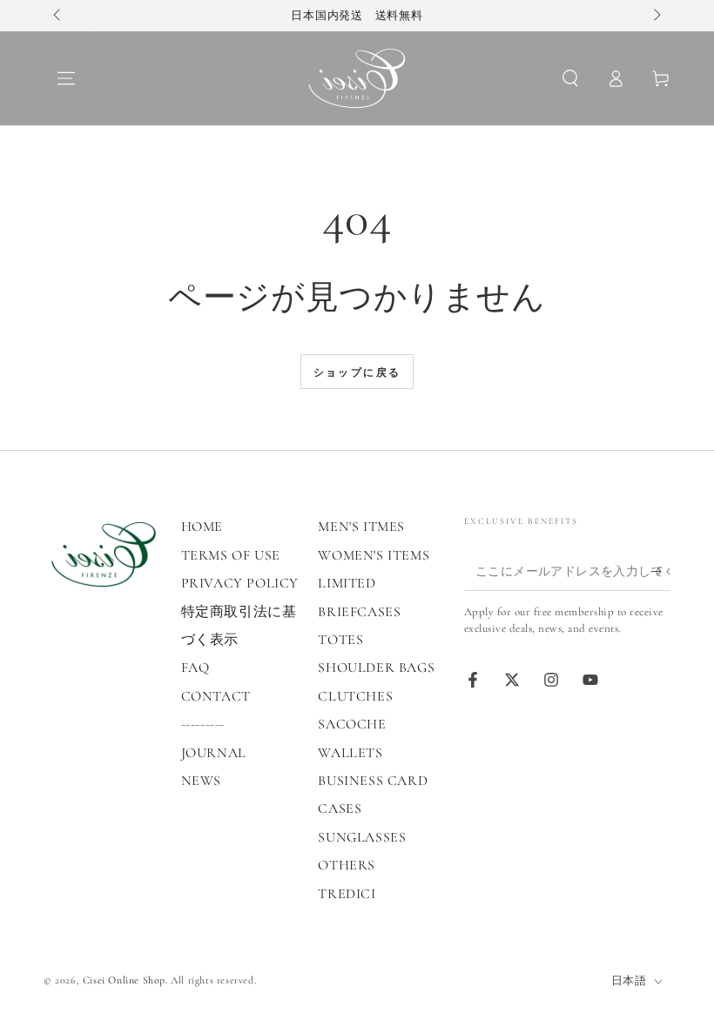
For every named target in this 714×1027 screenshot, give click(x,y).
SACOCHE (352, 724)
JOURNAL (213, 753)
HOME (202, 526)
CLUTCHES (355, 696)
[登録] (660, 571)
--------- (203, 724)
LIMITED (346, 583)
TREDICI (346, 894)
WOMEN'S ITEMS (373, 555)
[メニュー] (66, 78)
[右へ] (655, 15)
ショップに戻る (357, 372)
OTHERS (346, 865)
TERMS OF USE (230, 555)
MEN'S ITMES (361, 526)
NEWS (201, 780)
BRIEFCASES (359, 612)
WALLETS (350, 753)
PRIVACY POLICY (240, 583)
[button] (570, 78)
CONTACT (216, 696)
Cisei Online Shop (124, 980)
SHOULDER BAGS (376, 667)
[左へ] (58, 15)
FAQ (195, 667)
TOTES (340, 639)
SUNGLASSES (362, 837)
